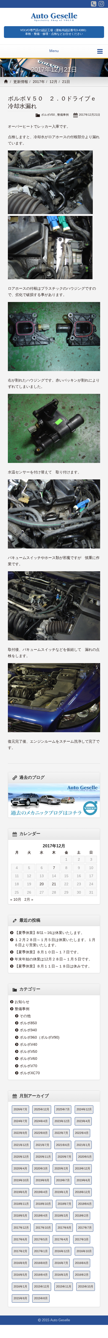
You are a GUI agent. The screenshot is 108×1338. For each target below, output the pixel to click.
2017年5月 (41, 1239)
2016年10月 (84, 1251)
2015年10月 (85, 1286)
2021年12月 (21, 1144)
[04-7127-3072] (93, 4)
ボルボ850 (28, 1023)
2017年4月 (61, 1239)
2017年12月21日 (89, 114)
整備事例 (63, 114)
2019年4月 (41, 1192)
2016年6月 (82, 1262)
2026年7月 (20, 1109)
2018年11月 (21, 1203)
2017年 (39, 82)
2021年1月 (83, 1144)
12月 (53, 82)
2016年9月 (20, 1262)
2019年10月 (21, 1180)
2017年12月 (21, 1227)
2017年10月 (43, 1227)
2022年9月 (20, 1132)
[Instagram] (101, 4)
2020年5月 (85, 1156)
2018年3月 (61, 1215)
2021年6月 (63, 1144)
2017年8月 (64, 1227)
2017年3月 (82, 1239)
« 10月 (15, 899)
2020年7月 (64, 1156)
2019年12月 (82, 1168)
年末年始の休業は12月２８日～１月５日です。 (53, 959)
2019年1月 (61, 1192)
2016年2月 (82, 1274)
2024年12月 (84, 1109)
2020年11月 (43, 1156)
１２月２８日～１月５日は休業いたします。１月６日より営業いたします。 (54, 942)
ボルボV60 (28, 1058)
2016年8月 (41, 1262)
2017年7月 (85, 1227)
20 (42, 884)
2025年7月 (63, 1109)
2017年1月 (41, 1251)
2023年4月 (83, 1121)
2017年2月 (20, 1251)
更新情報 (20, 82)
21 (54, 884)
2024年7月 (20, 1121)
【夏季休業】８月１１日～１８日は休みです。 (53, 966)
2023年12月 (62, 1121)
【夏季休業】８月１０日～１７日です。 (48, 952)
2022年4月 (82, 1132)
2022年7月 (61, 1132)
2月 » (28, 899)
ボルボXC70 (30, 1073)
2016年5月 (20, 1274)
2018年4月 (41, 1215)
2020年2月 (61, 1168)
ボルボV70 (28, 1066)
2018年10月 (43, 1203)
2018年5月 (20, 1215)
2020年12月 (21, 1156)
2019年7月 (63, 1180)
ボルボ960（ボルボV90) (40, 1037)
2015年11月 (63, 1286)
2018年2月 (82, 1215)
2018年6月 (85, 1203)
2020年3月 (41, 1168)
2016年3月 (61, 1274)
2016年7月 (61, 1262)
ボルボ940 (28, 1030)
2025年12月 (41, 1109)
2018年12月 (82, 1192)
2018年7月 (64, 1203)
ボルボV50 (48, 114)
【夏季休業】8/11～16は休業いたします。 (49, 933)
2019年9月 (42, 1180)
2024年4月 (41, 1121)
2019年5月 (20, 1192)
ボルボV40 (28, 1044)
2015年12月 (41, 1286)
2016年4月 (41, 1274)
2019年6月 (83, 1180)
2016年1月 (20, 1286)
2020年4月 (20, 1168)
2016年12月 (62, 1251)
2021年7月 (42, 1144)
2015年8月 (41, 1298)
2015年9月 (20, 1298)
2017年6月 (20, 1239)
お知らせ (22, 1002)
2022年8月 (41, 1132)
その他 (25, 1016)
